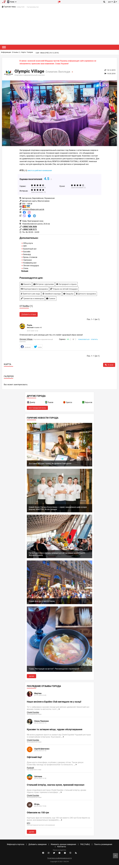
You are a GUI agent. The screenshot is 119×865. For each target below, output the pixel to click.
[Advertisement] (59, 27)
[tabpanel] (59, 113)
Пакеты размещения (103, 844)
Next (110, 113)
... (58, 709)
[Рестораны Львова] (46, 402)
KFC (28, 823)
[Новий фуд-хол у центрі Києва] (59, 603)
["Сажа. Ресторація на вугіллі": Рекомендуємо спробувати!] (59, 671)
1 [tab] (52, 144)
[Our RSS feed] (75, 853)
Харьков (88, 402)
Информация (6, 52)
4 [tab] (63, 144)
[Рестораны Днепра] (28, 402)
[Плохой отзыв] (75, 339)
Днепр (32, 402)
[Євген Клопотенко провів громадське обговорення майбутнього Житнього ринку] (59, 557)
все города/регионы (37, 408)
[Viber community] (70, 853)
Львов (50, 402)
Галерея (30, 52)
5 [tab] (66, 144)
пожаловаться (83, 339)
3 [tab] (59, 144)
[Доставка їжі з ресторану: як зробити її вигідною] (59, 466)
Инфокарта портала (15, 844)
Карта (23, 52)
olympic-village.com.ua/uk (33, 209)
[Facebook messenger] (59, 853)
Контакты (61, 846)
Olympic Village (26, 339)
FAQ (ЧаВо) (85, 844)
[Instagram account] (48, 853)
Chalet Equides (33, 712)
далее (31, 676)
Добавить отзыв (28, 314)
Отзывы (16, 52)
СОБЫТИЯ (20, 7)
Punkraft (30, 768)
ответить (94, 339)
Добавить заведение (37, 844)
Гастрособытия (33, 7)
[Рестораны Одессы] (64, 402)
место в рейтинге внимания (40, 170)
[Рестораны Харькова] (83, 402)
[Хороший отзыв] (70, 339)
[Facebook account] (43, 853)
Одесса (69, 402)
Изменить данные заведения (63, 844)
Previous (8, 113)
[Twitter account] (54, 853)
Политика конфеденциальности (59, 858)
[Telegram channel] (65, 853)
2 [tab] (56, 144)
